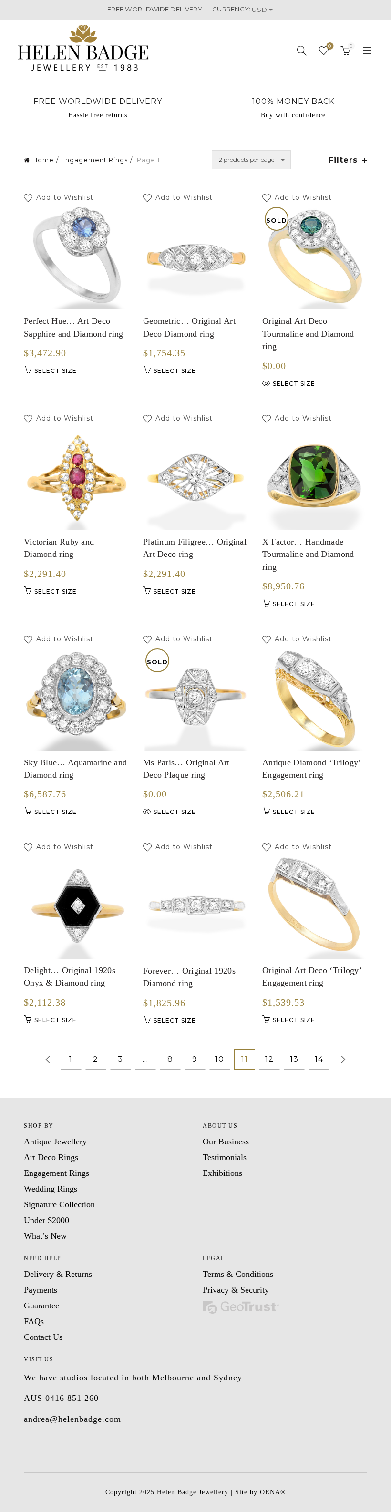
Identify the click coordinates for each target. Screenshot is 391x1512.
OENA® (273, 1492)
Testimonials (225, 1157)
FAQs (34, 1321)
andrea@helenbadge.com (72, 1419)
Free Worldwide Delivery (97, 101)
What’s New (45, 1236)
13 (294, 1059)
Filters (343, 160)
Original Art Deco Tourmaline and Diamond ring (308, 333)
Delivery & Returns (58, 1274)
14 (319, 1059)
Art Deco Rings (51, 1157)
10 (219, 1059)
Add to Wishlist (66, 198)
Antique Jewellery (55, 1141)
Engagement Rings (94, 160)
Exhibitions (222, 1173)
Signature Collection (59, 1204)
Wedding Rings (50, 1188)
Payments (40, 1290)
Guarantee (41, 1305)
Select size (55, 370)
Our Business (226, 1141)
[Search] (302, 50)
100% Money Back (293, 101)
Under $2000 (46, 1220)
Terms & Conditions (238, 1274)
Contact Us (43, 1337)
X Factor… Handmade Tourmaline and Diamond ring (308, 554)
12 (269, 1059)
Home (43, 160)
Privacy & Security (236, 1290)
